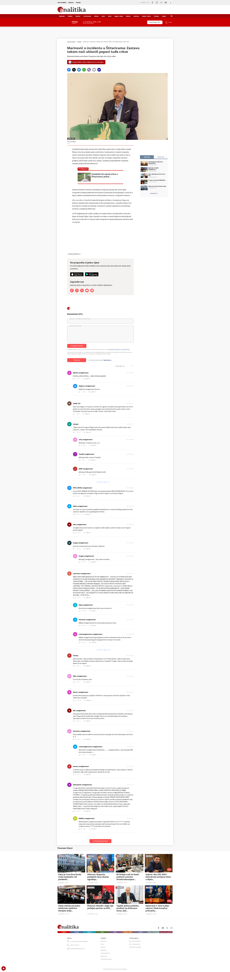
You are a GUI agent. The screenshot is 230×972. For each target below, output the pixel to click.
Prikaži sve (153, 193)
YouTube (166, 2)
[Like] (73, 379)
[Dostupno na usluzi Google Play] (91, 274)
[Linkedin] (79, 70)
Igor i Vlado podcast (134, 941)
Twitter (161, 2)
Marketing (103, 950)
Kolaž (109, 16)
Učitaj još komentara (100, 841)
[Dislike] (78, 379)
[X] (82, 290)
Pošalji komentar (77, 346)
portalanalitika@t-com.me (77, 948)
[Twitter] (74, 70)
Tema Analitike (62, 2)
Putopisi (78, 2)
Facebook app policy (106, 959)
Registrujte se (107, 360)
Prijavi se (76, 360)
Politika (70, 16)
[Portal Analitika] (72, 9)
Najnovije (62, 16)
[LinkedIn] (92, 290)
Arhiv (102, 944)
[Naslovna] (3, 968)
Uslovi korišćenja (105, 953)
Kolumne (71, 2)
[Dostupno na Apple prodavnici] (77, 274)
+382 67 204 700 (74, 945)
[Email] (94, 70)
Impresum (103, 941)
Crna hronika (87, 16)
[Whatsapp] (84, 70)
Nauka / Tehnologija (153, 932)
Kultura (128, 16)
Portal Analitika (71, 42)
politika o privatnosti (115, 349)
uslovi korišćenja (125, 349)
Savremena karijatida (166, 932)
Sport (103, 16)
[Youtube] (87, 290)
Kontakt (103, 947)
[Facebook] (69, 70)
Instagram (157, 2)
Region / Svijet (119, 16)
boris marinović (74, 254)
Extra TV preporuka (134, 944)
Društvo (78, 16)
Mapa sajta (104, 956)
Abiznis (96, 16)
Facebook (152, 2)
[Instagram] (77, 290)
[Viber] (89, 70)
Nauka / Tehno (146, 16)
